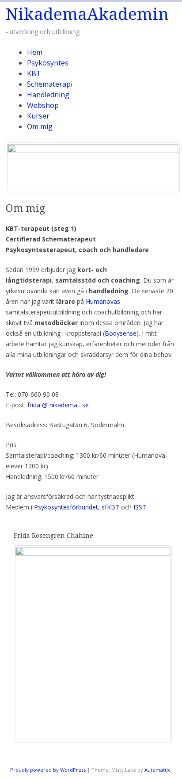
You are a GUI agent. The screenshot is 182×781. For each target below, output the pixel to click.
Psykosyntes (47, 63)
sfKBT (111, 507)
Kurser (38, 116)
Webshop (43, 105)
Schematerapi (49, 84)
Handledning (48, 95)
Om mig (40, 126)
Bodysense (120, 333)
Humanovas (103, 301)
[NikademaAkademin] (93, 150)
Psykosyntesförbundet (66, 507)
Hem (34, 52)
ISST (139, 507)
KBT (34, 73)
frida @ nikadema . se (58, 405)
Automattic (157, 769)
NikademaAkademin (87, 14)
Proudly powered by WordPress (48, 769)
